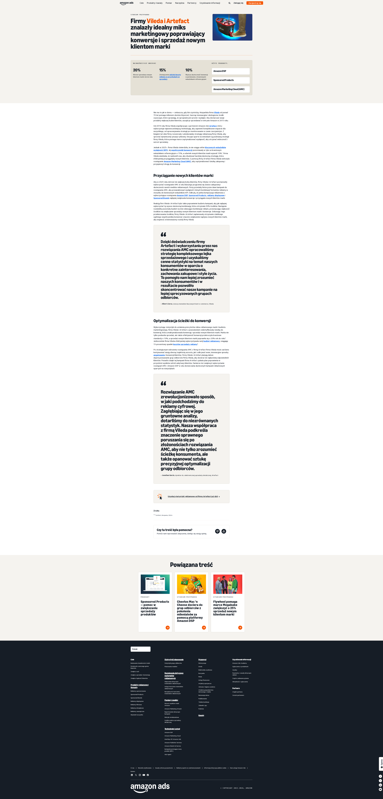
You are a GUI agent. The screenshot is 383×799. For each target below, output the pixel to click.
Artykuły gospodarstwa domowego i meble (205, 691)
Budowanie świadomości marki (140, 663)
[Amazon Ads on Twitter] (136, 775)
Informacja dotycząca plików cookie (215, 768)
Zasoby (234, 670)
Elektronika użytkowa (205, 670)
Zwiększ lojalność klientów (139, 678)
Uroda (200, 666)
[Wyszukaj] (229, 3)
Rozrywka (201, 673)
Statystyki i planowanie (174, 659)
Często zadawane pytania (240, 678)
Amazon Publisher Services (173, 742)
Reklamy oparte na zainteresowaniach (188, 768)
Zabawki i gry (202, 705)
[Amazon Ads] (125, 3)
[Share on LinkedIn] (380, 785)
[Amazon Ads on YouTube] (144, 775)
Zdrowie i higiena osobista (206, 687)
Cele (142, 3)
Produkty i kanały (154, 3)
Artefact (213, 126)
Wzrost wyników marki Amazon (172, 704)
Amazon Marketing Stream (173, 709)
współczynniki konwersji (181, 150)
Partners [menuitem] (236, 688)
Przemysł (202, 659)
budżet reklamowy (211, 341)
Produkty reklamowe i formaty (140, 686)
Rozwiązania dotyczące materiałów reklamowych (174, 675)
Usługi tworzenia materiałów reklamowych (174, 687)
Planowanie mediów (171, 666)
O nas (132, 768)
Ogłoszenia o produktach (240, 666)
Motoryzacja (202, 663)
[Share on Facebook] (380, 776)
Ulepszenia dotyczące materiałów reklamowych (173, 682)
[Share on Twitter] (380, 780)
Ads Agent (168, 754)
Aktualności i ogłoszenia (240, 681)
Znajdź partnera (237, 692)
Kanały (201, 715)
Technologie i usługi (172, 729)
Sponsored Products (197, 195)
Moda (200, 676)
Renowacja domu (203, 695)
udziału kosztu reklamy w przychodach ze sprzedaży (170, 77)
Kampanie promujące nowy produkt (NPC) (173, 750)
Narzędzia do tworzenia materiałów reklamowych (173, 692)
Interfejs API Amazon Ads (173, 739)
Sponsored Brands (161, 198)
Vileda (216, 112)
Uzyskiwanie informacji (210, 3)
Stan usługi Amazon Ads (238, 768)
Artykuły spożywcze (204, 683)
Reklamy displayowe (137, 701)
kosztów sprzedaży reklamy (185, 344)
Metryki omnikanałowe (172, 717)
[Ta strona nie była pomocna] (217, 531)
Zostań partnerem (238, 695)
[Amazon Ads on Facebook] (148, 775)
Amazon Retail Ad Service (173, 746)
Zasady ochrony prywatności (164, 768)
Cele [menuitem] (132, 659)
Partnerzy (191, 3)
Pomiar (169, 3)
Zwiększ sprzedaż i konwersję (140, 675)
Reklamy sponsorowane (138, 691)
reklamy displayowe (215, 195)
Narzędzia (179, 3)
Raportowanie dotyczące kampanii (172, 713)
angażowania (159, 355)
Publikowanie (202, 698)
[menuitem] (141, 707)
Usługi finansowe (203, 680)
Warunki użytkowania (144, 768)
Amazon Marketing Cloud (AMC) (177, 161)
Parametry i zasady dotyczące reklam (241, 674)
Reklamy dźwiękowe (137, 708)
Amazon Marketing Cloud (173, 736)
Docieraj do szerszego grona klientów (140, 667)
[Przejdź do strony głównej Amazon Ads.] (150, 788)
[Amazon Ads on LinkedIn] (132, 775)
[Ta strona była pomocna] (223, 531)
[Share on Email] (380, 789)
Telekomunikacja (203, 702)
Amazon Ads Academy (239, 663)
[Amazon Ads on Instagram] (140, 775)
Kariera (133, 771)
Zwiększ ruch (135, 671)
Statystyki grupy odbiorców (173, 663)
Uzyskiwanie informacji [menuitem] (241, 659)
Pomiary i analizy (171, 700)
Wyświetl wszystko (137, 715)
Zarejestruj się (254, 3)
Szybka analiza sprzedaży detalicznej (173, 721)
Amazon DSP (182, 195)
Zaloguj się (238, 3)
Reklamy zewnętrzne (137, 711)
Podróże (201, 709)
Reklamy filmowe (136, 704)
